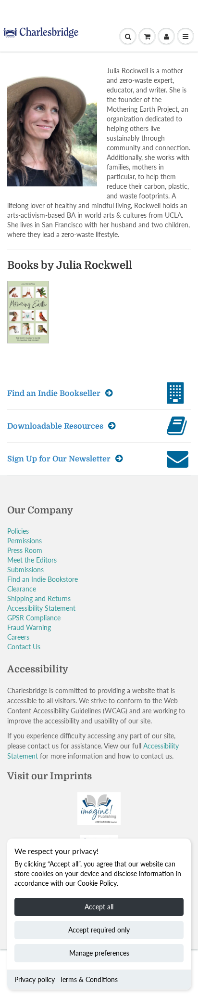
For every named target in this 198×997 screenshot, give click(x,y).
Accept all (99, 907)
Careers (18, 637)
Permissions (24, 541)
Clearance (21, 589)
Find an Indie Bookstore (42, 579)
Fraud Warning (29, 627)
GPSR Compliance (34, 618)
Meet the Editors (32, 560)
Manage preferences (99, 953)
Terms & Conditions (89, 979)
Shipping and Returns (39, 598)
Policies (18, 531)
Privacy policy (34, 979)
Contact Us (23, 647)
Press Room (24, 550)
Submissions (25, 569)
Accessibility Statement (41, 608)
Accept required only (99, 930)
